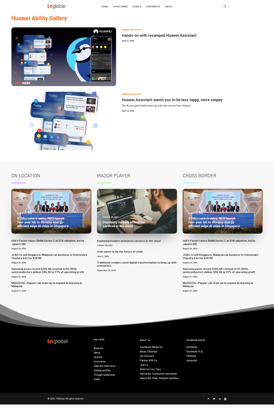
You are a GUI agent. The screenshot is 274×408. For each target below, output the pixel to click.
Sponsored (135, 30)
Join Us (144, 364)
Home (104, 6)
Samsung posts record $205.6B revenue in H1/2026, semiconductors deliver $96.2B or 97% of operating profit (47, 270)
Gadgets (125, 30)
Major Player (113, 175)
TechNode (191, 347)
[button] (225, 6)
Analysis (98, 348)
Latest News (120, 6)
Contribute (153, 6)
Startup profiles (102, 370)
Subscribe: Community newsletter (158, 373)
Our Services (147, 356)
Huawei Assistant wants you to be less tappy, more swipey (172, 100)
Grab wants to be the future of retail (119, 251)
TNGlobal (191, 356)
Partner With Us (148, 360)
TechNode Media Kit (151, 347)
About (169, 6)
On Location (25, 175)
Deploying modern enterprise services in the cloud (129, 240)
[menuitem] (104, 6)
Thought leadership (104, 374)
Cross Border (199, 175)
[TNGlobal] (56, 6)
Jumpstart (191, 360)
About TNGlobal (148, 351)
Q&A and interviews (104, 365)
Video (97, 379)
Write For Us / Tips (150, 369)
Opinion (98, 357)
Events (137, 6)
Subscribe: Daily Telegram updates (159, 378)
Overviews (100, 361)
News (97, 352)
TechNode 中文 (194, 351)
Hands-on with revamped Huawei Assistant (159, 35)
